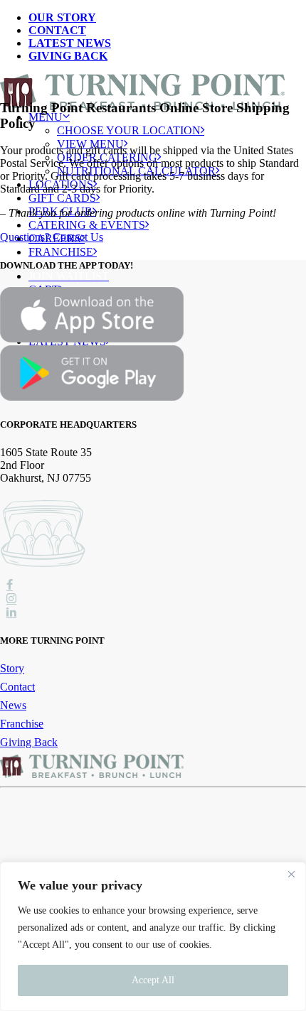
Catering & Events (86, 225)
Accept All (153, 980)
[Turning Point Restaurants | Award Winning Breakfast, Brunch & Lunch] (153, 86)
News (13, 705)
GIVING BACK (67, 56)
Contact (17, 687)
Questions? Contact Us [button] (51, 237)
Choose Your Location (129, 130)
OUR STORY (62, 17)
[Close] (291, 873)
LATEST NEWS (69, 43)
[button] (9, 586)
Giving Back (29, 742)
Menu (45, 117)
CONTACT (57, 30)
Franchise (60, 252)
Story (12, 668)
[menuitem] (167, 17)
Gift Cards (62, 198)
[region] (153, 936)
